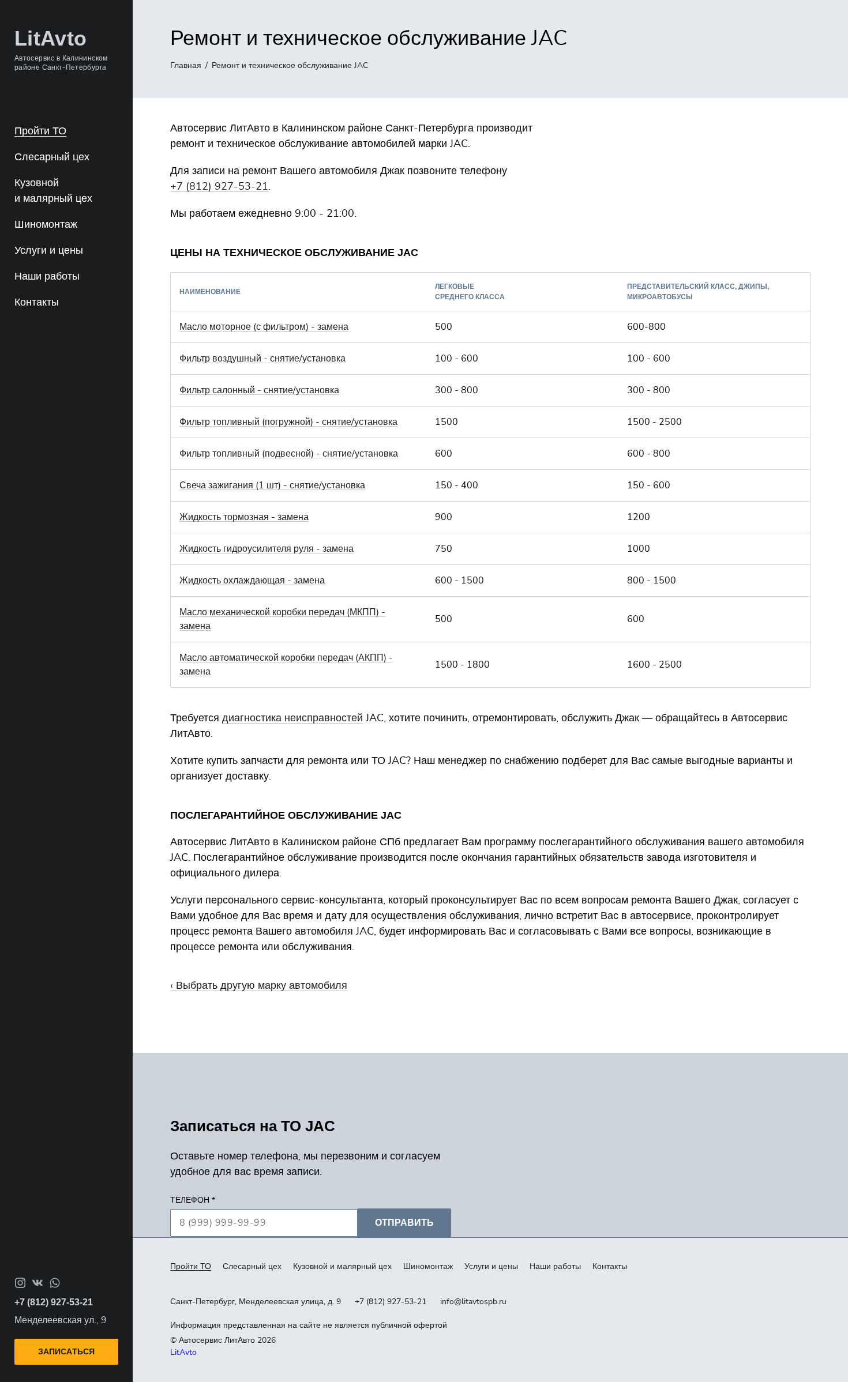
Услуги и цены (48, 251)
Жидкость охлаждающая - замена (252, 580)
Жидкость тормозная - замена (244, 517)
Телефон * (192, 1200)
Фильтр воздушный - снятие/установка (262, 358)
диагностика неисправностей (292, 718)
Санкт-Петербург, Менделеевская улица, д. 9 (255, 1302)
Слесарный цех (51, 157)
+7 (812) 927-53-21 (219, 187)
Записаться (66, 1351)
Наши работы (47, 277)
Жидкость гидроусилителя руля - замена (266, 548)
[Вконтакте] (37, 1283)
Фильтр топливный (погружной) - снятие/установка (288, 422)
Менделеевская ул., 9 (60, 1320)
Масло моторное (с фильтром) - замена (263, 327)
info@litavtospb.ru (473, 1302)
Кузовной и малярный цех (342, 1267)
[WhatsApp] (55, 1283)
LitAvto (183, 1353)
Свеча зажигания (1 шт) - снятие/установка (272, 485)
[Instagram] (20, 1283)
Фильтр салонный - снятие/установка (259, 390)
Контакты (36, 303)
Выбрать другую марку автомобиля (261, 986)
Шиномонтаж (45, 225)
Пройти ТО (40, 131)
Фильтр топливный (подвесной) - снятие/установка (288, 453)
